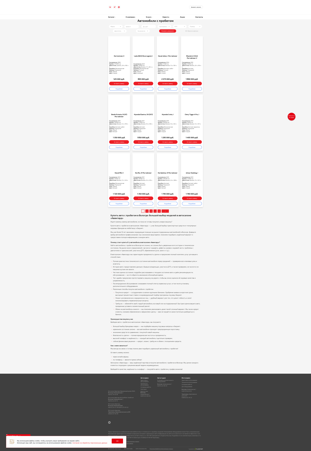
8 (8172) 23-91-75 (113, 401)
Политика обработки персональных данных (161, 448)
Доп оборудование (187, 386)
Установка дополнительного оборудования (165, 381)
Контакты (199, 17)
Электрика (144, 389)
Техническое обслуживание (145, 384)
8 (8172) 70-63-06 (113, 394)
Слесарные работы (146, 387)
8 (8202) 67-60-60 (113, 413)
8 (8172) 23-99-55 (145, 396)
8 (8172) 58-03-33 (187, 391)
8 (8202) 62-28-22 (187, 397)
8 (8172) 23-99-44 (128, 437)
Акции (182, 17)
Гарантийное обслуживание (145, 381)
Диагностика (144, 391)
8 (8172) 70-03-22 (123, 407)
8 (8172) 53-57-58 (113, 407)
